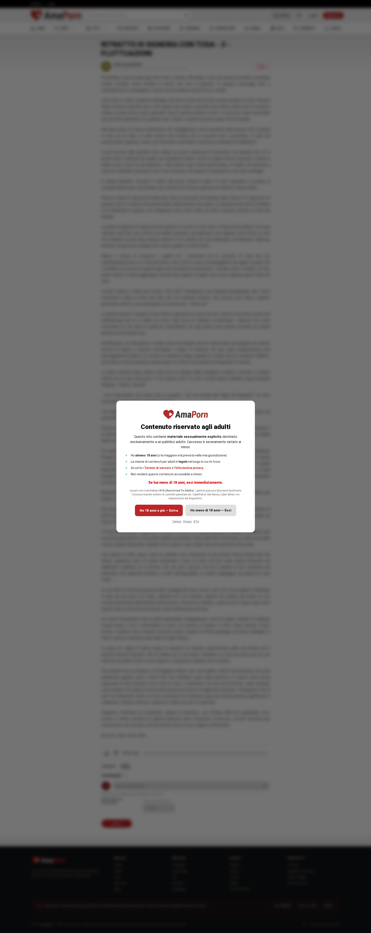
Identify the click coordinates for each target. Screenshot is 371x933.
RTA (196, 521)
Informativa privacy (189, 468)
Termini (176, 521)
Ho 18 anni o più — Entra (159, 510)
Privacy (187, 521)
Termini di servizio (157, 468)
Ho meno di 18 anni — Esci (210, 510)
